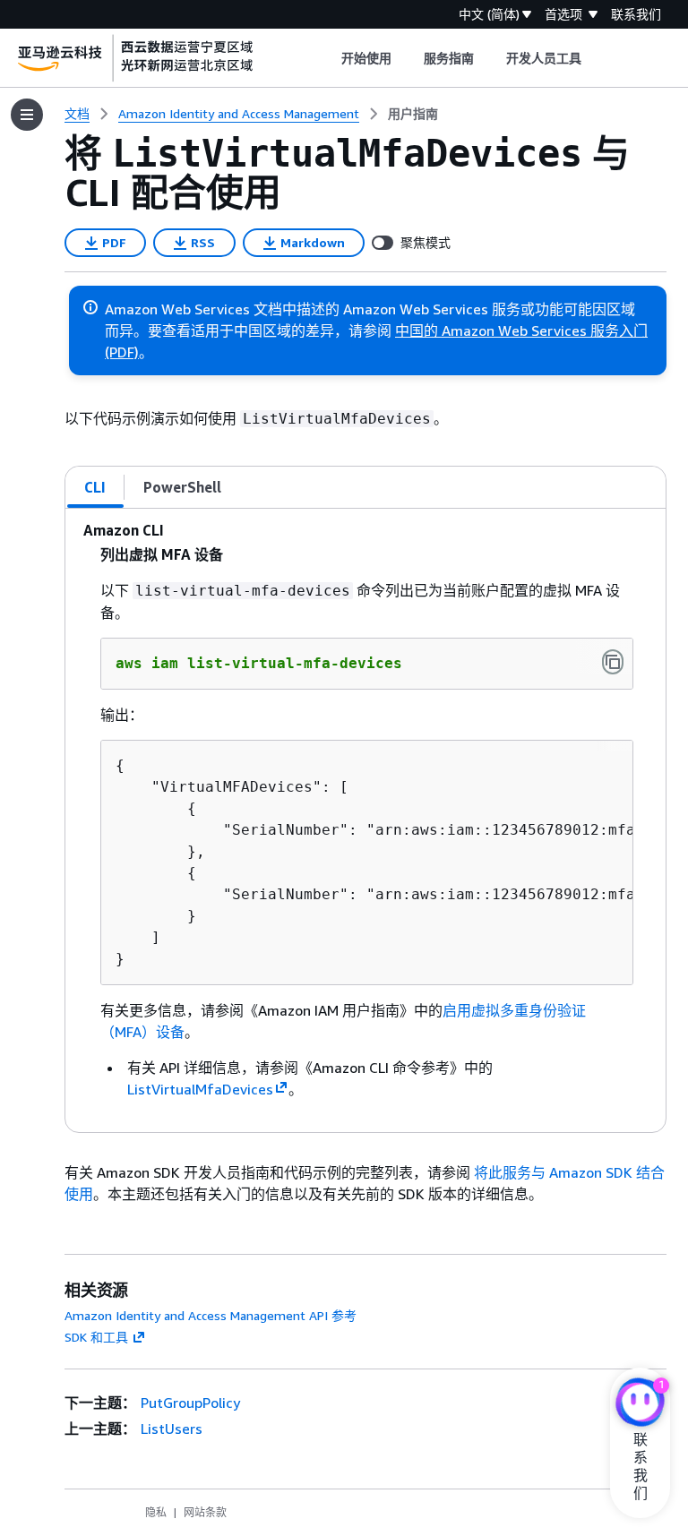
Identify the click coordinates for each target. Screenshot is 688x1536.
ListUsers (171, 1428)
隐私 (156, 1512)
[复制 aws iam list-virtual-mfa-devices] (613, 661)
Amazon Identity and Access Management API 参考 (210, 1315)
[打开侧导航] (27, 115)
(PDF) (122, 352)
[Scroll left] (327, 58)
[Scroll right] (595, 58)
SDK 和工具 (96, 1336)
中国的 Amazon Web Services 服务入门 (521, 330)
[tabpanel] (365, 820)
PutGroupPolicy (190, 1403)
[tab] (95, 487)
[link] (413, 114)
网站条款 (205, 1512)
